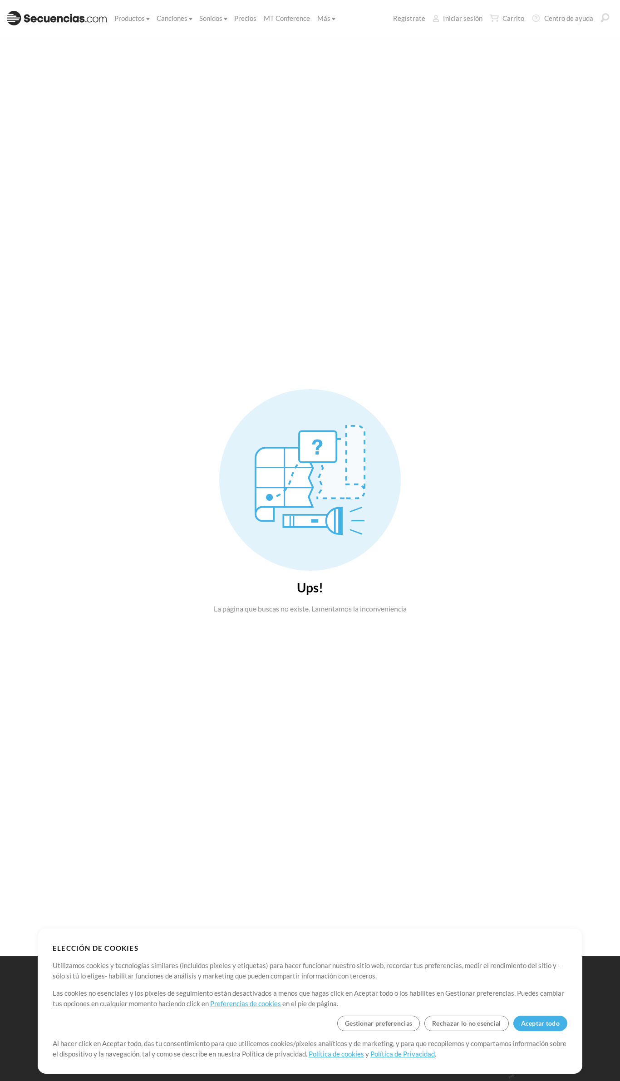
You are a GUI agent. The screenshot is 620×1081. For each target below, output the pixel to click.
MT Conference (287, 18)
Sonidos (210, 18)
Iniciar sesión (462, 18)
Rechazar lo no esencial (466, 1023)
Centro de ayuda (568, 18)
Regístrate (409, 18)
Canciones (172, 18)
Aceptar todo (540, 1023)
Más (323, 18)
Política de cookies (336, 1054)
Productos (129, 18)
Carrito (513, 18)
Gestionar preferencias (378, 1023)
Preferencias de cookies (245, 1003)
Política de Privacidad (402, 1054)
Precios (245, 18)
